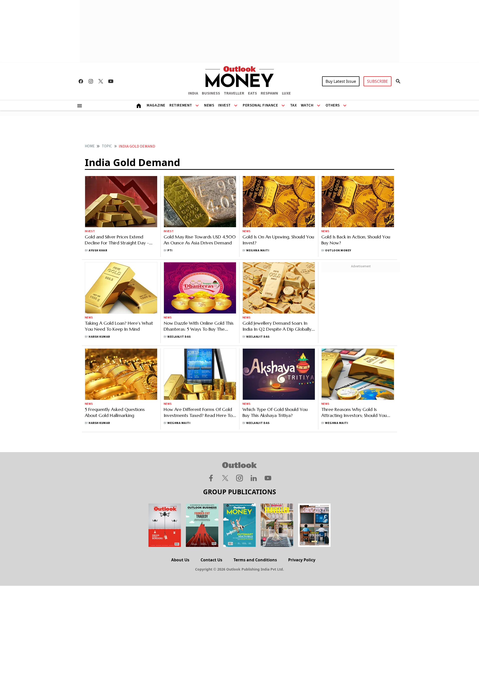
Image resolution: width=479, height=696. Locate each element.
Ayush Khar (98, 250)
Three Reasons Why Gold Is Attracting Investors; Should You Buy (354, 415)
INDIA (193, 93)
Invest (224, 105)
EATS (252, 93)
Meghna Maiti (257, 250)
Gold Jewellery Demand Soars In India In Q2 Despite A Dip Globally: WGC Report (277, 329)
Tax (293, 105)
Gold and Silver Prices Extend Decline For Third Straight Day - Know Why (117, 243)
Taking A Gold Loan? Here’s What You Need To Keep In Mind (119, 326)
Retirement (180, 105)
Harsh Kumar (100, 337)
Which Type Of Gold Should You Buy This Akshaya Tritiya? (275, 412)
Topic (107, 146)
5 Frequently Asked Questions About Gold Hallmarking (115, 412)
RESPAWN (269, 93)
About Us (180, 560)
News (209, 105)
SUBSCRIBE (377, 81)
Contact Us (211, 560)
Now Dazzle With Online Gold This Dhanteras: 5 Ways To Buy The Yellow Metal (199, 329)
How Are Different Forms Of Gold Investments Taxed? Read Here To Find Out (198, 415)
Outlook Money (338, 250)
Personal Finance (260, 105)
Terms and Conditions (255, 560)
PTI (169, 250)
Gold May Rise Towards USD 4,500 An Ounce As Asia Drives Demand (200, 240)
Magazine (156, 105)
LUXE (286, 93)
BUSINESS (211, 93)
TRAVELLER (234, 93)
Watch (307, 105)
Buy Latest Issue (341, 81)
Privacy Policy (301, 560)
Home (90, 146)
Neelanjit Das (179, 337)
